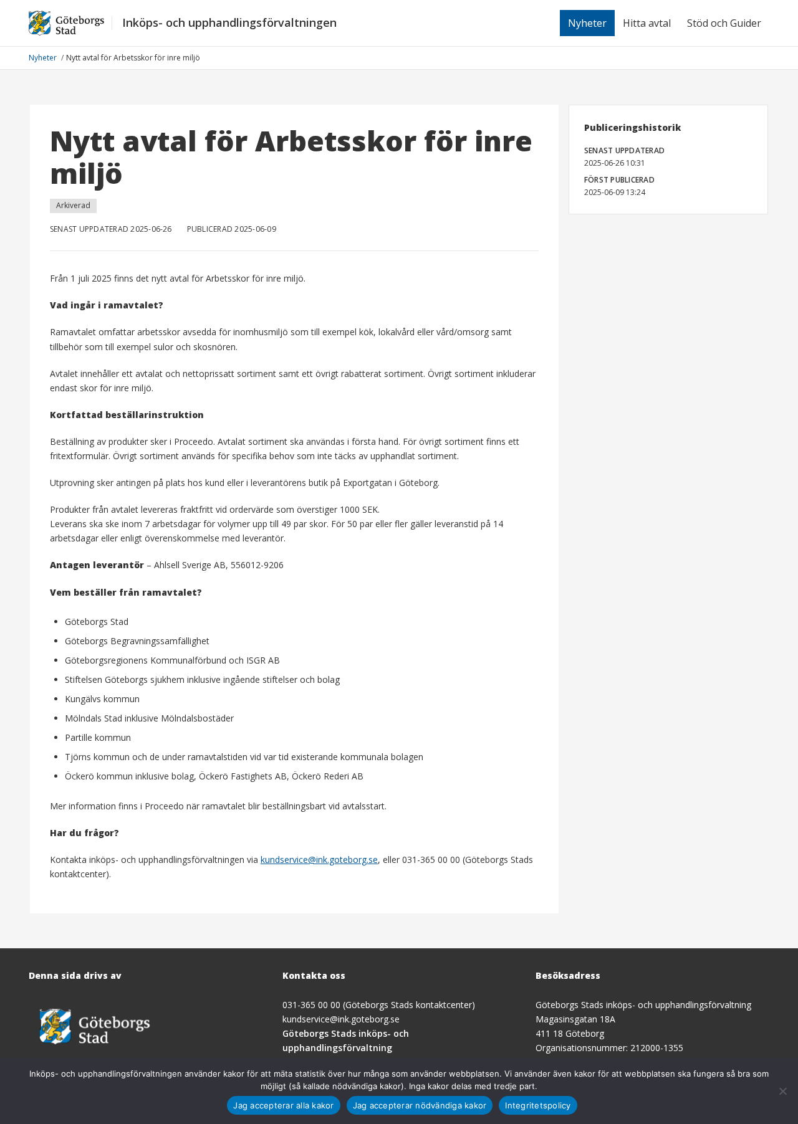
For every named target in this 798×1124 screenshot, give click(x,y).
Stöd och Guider (724, 23)
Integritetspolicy (537, 1105)
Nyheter (587, 23)
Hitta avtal (647, 23)
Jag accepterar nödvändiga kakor (420, 1105)
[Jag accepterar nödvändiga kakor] (782, 1091)
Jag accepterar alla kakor (283, 1105)
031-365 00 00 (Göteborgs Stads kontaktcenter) (378, 1005)
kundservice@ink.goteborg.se (319, 859)
